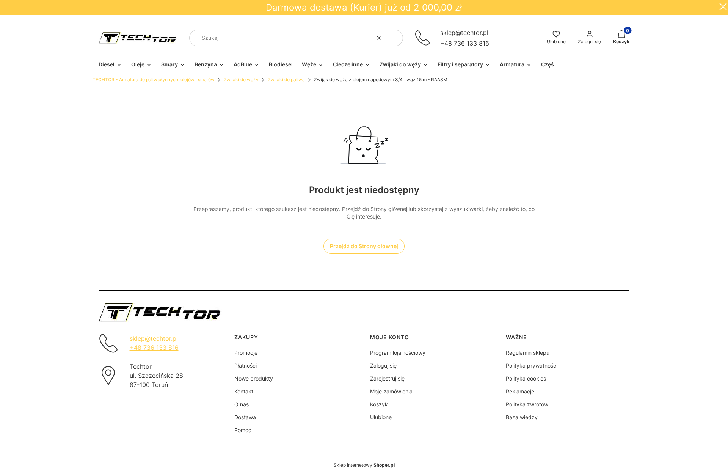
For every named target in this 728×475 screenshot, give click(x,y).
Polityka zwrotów (527, 404)
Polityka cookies (526, 378)
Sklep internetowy (364, 465)
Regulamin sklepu (527, 352)
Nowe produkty (253, 378)
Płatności (245, 365)
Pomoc (242, 430)
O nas (241, 404)
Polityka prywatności (531, 365)
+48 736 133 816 (464, 43)
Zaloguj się (383, 365)
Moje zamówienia (391, 391)
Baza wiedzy (522, 417)
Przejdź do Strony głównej (364, 246)
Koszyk (379, 404)
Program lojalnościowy (397, 352)
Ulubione (381, 417)
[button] (394, 37)
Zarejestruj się (387, 378)
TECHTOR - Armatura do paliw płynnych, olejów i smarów (154, 79)
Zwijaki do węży (241, 79)
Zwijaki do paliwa (286, 79)
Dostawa (245, 417)
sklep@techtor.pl (464, 32)
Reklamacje (520, 391)
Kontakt (243, 391)
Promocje (245, 352)
